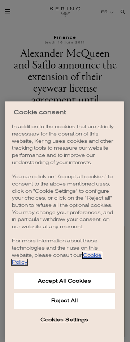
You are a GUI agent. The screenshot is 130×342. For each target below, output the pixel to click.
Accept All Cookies (64, 281)
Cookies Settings (64, 319)
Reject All (64, 300)
